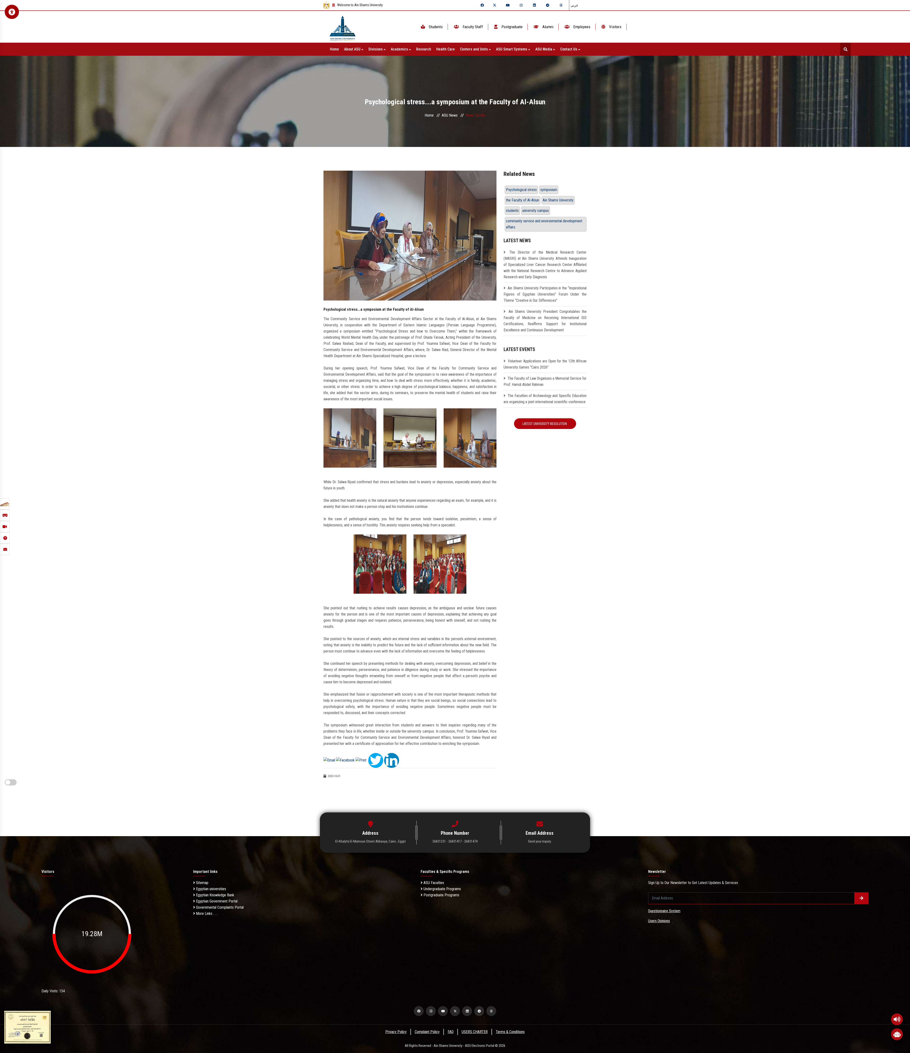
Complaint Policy (427, 1032)
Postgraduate (511, 26)
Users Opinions (659, 921)
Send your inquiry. (539, 841)
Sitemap (201, 882)
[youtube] (508, 5)
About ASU (352, 49)
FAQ (451, 1032)
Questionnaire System (664, 911)
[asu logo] (342, 27)
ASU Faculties (433, 882)
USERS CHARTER (475, 1032)
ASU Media (544, 49)
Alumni (547, 26)
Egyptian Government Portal (216, 901)
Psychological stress (521, 189)
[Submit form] (861, 898)
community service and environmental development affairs (544, 224)
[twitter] (494, 5)
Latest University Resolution (545, 424)
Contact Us (569, 49)
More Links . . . (206, 913)
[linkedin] (534, 5)
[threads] (561, 5)
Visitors (614, 26)
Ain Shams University (558, 200)
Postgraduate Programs (441, 895)
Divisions (376, 49)
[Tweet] (375, 760)
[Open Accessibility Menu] (12, 12)
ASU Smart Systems (512, 49)
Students (435, 26)
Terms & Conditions (510, 1032)
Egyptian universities (210, 889)
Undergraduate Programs (442, 889)
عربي (574, 5)
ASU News (450, 115)
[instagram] (521, 5)
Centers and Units (474, 49)
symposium (548, 189)
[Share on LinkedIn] (391, 760)
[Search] (845, 49)
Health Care (445, 49)
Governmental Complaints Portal (219, 907)
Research (423, 49)
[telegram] (547, 5)
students (512, 210)
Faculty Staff (472, 26)
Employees (581, 26)
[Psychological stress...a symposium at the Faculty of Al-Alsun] (409, 235)
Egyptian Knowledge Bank (214, 895)
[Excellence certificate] (27, 1027)
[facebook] (482, 5)
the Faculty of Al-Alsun (522, 200)
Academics (400, 49)
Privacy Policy (396, 1032)
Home (334, 49)
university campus (535, 210)
